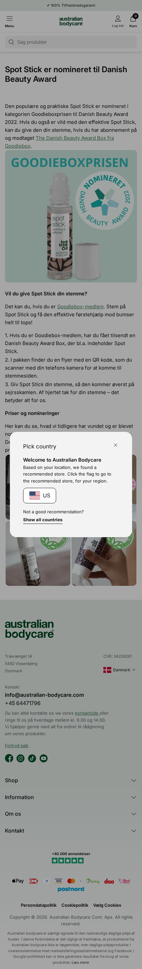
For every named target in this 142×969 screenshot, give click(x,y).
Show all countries (42, 519)
